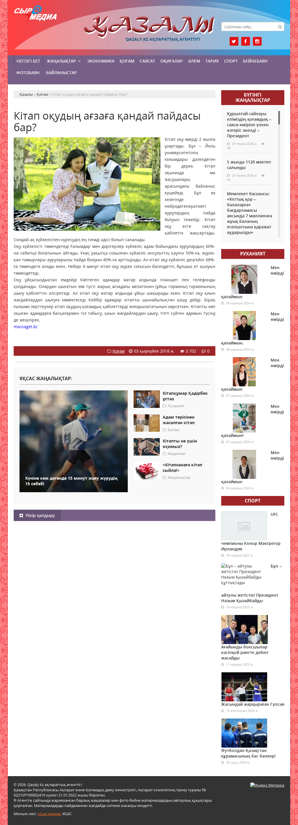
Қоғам (127, 61)
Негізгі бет (28, 61)
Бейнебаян (255, 61)
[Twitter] (234, 41)
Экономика (100, 61)
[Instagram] (257, 41)
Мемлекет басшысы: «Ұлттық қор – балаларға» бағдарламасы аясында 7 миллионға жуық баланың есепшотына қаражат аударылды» (249, 213)
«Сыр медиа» (49, 813)
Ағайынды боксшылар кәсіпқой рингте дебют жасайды (245, 652)
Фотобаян (28, 72)
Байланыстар (61, 72)
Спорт (231, 61)
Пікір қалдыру (39, 515)
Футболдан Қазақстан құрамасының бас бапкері (248, 753)
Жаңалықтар (61, 61)
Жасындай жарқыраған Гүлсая (252, 704)
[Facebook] (245, 41)
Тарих (212, 61)
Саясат (147, 61)
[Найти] (279, 26)
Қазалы (149, 27)
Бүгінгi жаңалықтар (252, 97)
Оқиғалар (171, 61)
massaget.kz (26, 326)
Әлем (194, 61)
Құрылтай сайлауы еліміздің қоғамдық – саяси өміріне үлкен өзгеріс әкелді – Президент (249, 124)
